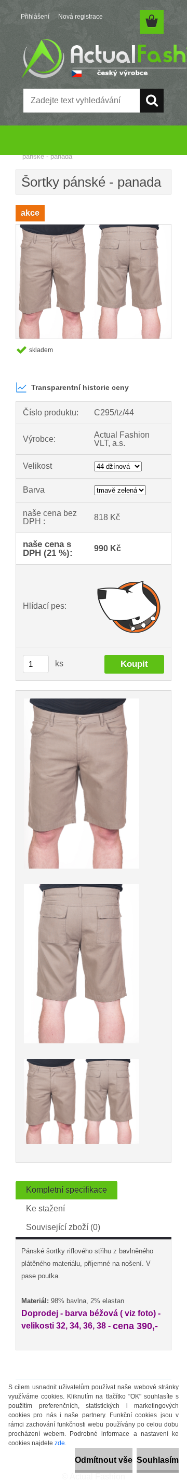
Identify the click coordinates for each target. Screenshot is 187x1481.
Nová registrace (80, 16)
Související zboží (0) (63, 1227)
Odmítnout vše (103, 1460)
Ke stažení (45, 1208)
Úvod (30, 149)
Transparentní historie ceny (80, 387)
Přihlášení (35, 16)
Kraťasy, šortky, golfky (80, 149)
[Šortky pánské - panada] (93, 228)
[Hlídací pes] (129, 606)
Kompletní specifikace (66, 1189)
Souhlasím (158, 1460)
